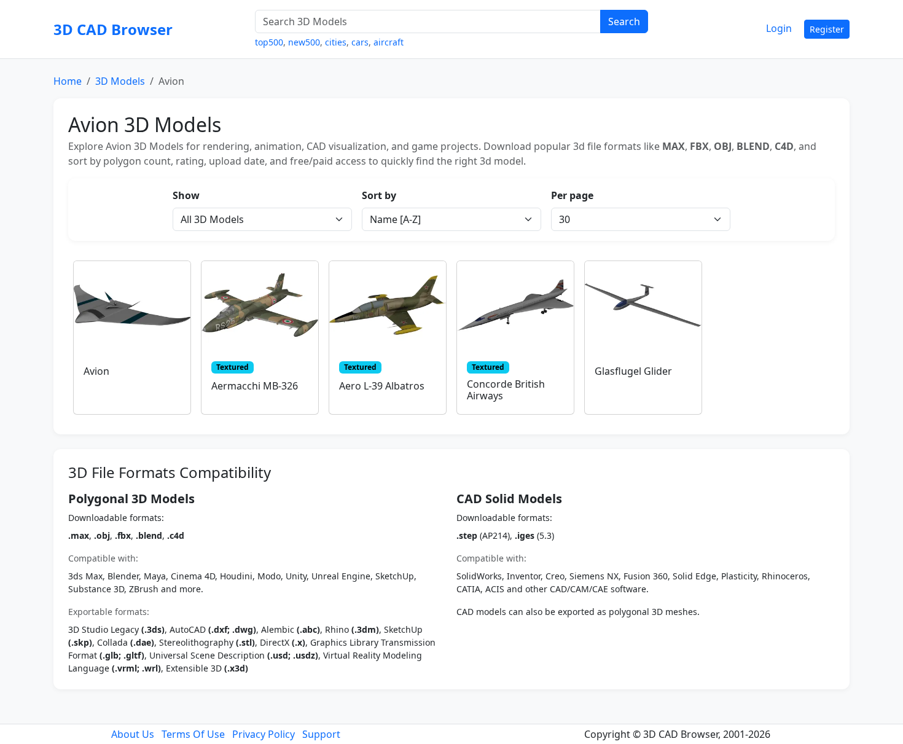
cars (360, 42)
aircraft (388, 42)
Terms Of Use (193, 734)
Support (321, 734)
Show (186, 195)
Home (67, 81)
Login (779, 28)
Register (827, 29)
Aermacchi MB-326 (254, 386)
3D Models (120, 81)
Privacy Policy (263, 734)
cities (335, 42)
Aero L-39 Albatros (381, 386)
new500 (304, 42)
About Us (132, 734)
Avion (96, 371)
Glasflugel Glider (633, 371)
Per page (572, 195)
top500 (269, 42)
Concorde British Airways (506, 389)
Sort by (379, 195)
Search (624, 21)
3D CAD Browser (113, 29)
